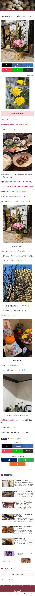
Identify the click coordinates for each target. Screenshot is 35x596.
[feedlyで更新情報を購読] (26, 460)
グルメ (4, 438)
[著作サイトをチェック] (9, 460)
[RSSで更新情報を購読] (17, 464)
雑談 (20, 438)
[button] (28, 70)
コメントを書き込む (17, 574)
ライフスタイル (12, 438)
